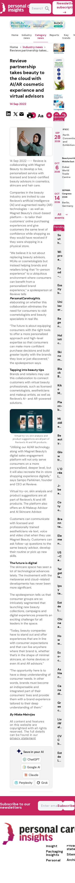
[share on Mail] (22, 115)
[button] (31, 759)
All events (59, 216)
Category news (40, 36)
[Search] (47, 9)
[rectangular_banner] (58, 110)
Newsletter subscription (65, 5)
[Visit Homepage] (18, 15)
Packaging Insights (54, 853)
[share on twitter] (15, 115)
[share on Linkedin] (8, 115)
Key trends (66, 36)
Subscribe (69, 806)
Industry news (27, 36)
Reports (54, 35)
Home (14, 35)
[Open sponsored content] (37, 28)
